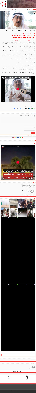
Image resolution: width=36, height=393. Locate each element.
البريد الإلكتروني (33, 127)
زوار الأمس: (33, 367)
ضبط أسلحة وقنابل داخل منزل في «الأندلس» (29, 187)
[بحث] (1, 355)
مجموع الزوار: (33, 368)
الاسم (34, 124)
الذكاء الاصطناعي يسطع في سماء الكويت (29, 195)
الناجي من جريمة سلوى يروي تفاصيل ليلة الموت (28, 185)
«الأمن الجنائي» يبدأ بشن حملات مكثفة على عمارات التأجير (27, 190)
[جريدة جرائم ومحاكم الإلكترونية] (18, 4)
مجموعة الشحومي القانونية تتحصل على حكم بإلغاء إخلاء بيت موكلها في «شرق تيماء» (18, 9)
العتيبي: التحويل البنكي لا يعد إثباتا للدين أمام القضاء (28, 186)
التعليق (34, 116)
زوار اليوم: (33, 366)
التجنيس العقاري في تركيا (31, 191)
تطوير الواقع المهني (32, 192)
